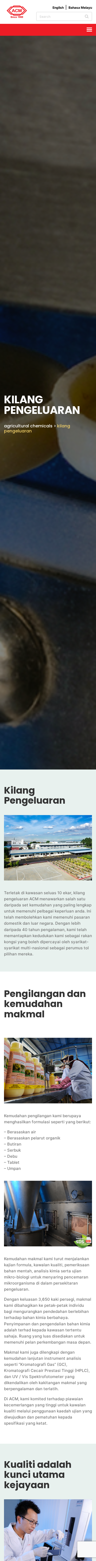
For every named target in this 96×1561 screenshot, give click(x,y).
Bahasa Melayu (80, 8)
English (58, 8)
